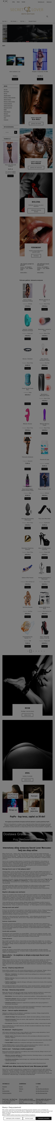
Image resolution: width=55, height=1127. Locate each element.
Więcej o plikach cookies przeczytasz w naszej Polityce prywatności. (19, 1115)
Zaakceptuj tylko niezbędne (13, 1118)
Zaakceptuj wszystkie (43, 1118)
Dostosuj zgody (29, 1118)
